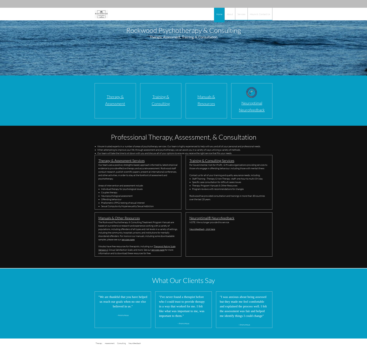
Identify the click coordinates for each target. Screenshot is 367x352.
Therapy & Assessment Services (121, 160)
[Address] (264, 4)
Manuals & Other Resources (119, 218)
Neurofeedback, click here (202, 229)
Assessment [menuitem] (110, 343)
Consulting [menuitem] (121, 343)
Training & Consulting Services (211, 160)
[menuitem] (219, 15)
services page (128, 239)
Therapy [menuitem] (99, 343)
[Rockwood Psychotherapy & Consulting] (101, 14)
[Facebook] (268, 4)
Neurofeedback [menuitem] (134, 343)
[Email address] (259, 4)
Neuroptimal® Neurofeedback (211, 218)
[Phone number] (255, 4)
